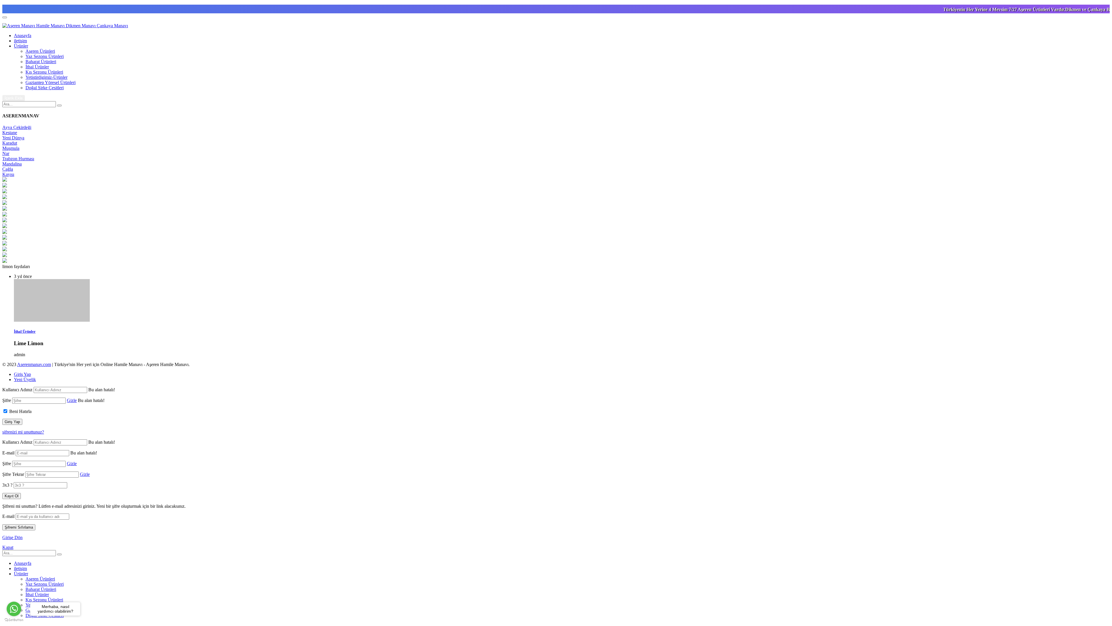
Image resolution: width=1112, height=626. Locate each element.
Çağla (7, 169)
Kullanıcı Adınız (17, 389)
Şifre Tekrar (13, 474)
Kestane (9, 132)
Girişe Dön (12, 537)
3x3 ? (7, 485)
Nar (5, 153)
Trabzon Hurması (18, 158)
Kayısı (8, 174)
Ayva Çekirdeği (16, 127)
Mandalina (12, 163)
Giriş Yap (22, 374)
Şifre (6, 400)
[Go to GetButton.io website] (14, 620)
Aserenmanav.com (34, 364)
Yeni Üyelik (25, 379)
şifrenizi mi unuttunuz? (23, 432)
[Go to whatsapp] (14, 609)
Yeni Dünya (13, 137)
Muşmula (10, 148)
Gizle (72, 400)
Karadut (9, 143)
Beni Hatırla (20, 411)
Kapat (7, 547)
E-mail (8, 452)
